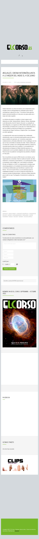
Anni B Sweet (12, 213)
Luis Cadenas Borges (24, 82)
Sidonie (21, 216)
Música (4, 211)
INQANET (17, 530)
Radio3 (11, 216)
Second (16, 216)
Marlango (25, 215)
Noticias (9, 70)
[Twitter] (21, 54)
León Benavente (17, 215)
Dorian (10, 215)
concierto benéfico (22, 213)
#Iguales (5, 213)
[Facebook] (18, 54)
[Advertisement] (19, 21)
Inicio (4, 70)
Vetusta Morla (28, 216)
